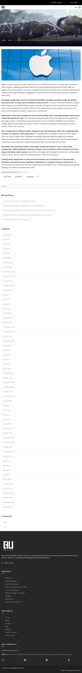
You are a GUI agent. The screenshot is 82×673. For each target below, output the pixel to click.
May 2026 (6, 249)
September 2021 (9, 502)
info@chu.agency (56, 3)
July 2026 (6, 239)
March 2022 (7, 479)
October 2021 (8, 498)
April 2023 (6, 419)
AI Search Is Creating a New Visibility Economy (19, 201)
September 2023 (9, 396)
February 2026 (8, 262)
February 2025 (8, 318)
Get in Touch (9, 563)
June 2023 (6, 410)
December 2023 (8, 382)
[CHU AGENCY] (41, 7)
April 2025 (6, 309)
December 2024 (8, 327)
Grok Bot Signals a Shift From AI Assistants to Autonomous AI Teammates (29, 210)
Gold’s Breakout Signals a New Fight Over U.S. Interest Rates (24, 206)
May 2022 (6, 470)
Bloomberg (24, 172)
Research (8, 578)
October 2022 (8, 447)
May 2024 (6, 359)
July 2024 (6, 350)
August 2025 (7, 290)
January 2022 (7, 488)
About (7, 620)
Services (8, 623)
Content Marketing (11, 590)
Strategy (8, 596)
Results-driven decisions (13, 602)
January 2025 (7, 322)
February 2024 (8, 373)
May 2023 (6, 415)
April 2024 (6, 364)
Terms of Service (11, 632)
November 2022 (8, 442)
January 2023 (7, 433)
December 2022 (8, 438)
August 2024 (7, 345)
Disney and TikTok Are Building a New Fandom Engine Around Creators (28, 215)
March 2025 (7, 313)
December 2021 (8, 493)
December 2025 (8, 272)
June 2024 (6, 355)
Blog (10, 40)
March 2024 (7, 369)
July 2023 (6, 405)
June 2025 (6, 299)
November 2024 (8, 332)
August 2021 (7, 507)
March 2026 (7, 258)
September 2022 (9, 452)
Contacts (8, 629)
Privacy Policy (10, 635)
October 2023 (8, 392)
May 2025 (6, 304)
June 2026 (6, 244)
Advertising (9, 599)
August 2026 (7, 235)
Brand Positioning (11, 584)
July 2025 (6, 295)
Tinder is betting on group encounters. (16, 220)
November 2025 (8, 276)
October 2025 (8, 281)
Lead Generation (11, 581)
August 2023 (7, 401)
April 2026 (6, 253)
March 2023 (7, 424)
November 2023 (8, 387)
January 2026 (7, 267)
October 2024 (8, 336)
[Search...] (78, 186)
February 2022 (8, 484)
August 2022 (7, 456)
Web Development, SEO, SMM (15, 587)
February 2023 (8, 429)
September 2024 (9, 341)
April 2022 (6, 475)
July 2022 (6, 461)
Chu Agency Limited (17, 668)
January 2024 (7, 378)
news (5, 527)
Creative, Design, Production (15, 593)
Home (4, 40)
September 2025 (9, 286)
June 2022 (6, 465)
